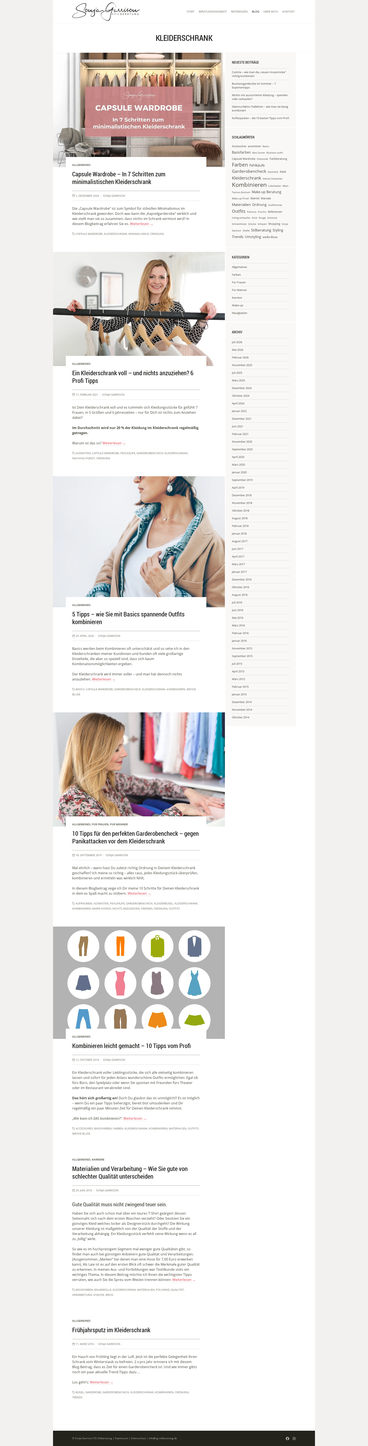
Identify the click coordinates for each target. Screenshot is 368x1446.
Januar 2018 (239, 533)
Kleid (283, 172)
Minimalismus (138, 234)
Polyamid (163, 1290)
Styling (278, 230)
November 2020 (242, 441)
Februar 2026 (240, 357)
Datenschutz (138, 1438)
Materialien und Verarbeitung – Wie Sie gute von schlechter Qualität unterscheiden (130, 1172)
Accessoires (84, 1128)
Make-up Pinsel (240, 198)
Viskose (98, 1295)
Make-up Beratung (266, 192)
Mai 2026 (237, 350)
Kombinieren (176, 689)
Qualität (177, 1290)
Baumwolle (102, 1290)
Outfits (174, 908)
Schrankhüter (239, 223)
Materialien (177, 1128)
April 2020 (238, 457)
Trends (77, 1397)
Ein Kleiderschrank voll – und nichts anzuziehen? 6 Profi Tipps (132, 377)
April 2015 (238, 671)
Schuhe (252, 223)
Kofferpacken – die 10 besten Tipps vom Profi (260, 118)
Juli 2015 (237, 664)
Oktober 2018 (240, 510)
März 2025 (238, 380)
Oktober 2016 (240, 587)
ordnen (146, 908)
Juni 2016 (237, 610)
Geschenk (273, 171)
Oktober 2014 (240, 717)
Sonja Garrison (114, 196)
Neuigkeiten (239, 313)
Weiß (109, 1295)
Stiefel (246, 230)
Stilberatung (261, 229)
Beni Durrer (258, 152)
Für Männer (119, 824)
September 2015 (242, 656)
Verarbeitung (82, 1295)
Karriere (98, 1159)
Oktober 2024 (240, 396)
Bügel (80, 1392)
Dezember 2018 (242, 495)
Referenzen (239, 11)
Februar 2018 (240, 526)
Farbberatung (278, 159)
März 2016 (238, 625)
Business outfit (274, 152)
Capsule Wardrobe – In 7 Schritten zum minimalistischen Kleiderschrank (118, 178)
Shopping (274, 224)
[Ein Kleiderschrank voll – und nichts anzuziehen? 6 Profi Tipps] (139, 309)
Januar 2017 (239, 572)
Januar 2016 (239, 641)
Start (190, 11)
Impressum (121, 1438)
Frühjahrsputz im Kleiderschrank (111, 1330)
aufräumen (84, 903)
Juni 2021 (237, 426)
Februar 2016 (240, 633)
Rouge (262, 217)
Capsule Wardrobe (89, 234)
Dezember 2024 (242, 388)
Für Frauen (100, 824)
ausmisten (83, 453)
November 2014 (242, 710)
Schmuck (272, 217)
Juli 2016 (237, 602)
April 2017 (238, 556)
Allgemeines (81, 165)
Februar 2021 (240, 434)
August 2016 (239, 595)
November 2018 (242, 503)
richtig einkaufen (241, 217)
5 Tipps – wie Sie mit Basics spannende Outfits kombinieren (128, 618)
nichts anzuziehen (126, 908)
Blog (255, 11)
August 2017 (239, 541)
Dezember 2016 (242, 579)
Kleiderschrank (115, 234)
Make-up (237, 305)
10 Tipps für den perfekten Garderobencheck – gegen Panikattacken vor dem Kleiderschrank (135, 837)
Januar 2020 (239, 472)
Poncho (262, 211)
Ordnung (157, 234)
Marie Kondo (101, 908)
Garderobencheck (150, 453)
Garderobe (93, 1392)
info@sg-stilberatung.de (163, 1438)
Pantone (251, 211)
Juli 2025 (237, 373)
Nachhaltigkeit (83, 458)
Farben (118, 1128)
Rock (254, 217)
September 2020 (242, 449)
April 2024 (238, 403)
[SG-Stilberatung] (106, 11)
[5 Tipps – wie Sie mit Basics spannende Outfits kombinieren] (139, 541)
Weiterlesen (141, 223)
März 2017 (238, 564)
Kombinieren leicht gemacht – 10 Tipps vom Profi (131, 1046)
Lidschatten (274, 185)
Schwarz (262, 223)
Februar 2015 (240, 687)
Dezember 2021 (242, 419)
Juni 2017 (237, 549)
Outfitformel (275, 205)
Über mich (270, 11)
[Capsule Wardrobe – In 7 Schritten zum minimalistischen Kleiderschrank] (139, 110)
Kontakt (288, 11)
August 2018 (239, 518)
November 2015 (242, 648)
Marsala (266, 198)
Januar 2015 (239, 694)
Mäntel (254, 198)
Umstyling (253, 236)
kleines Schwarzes (272, 178)
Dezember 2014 (242, 702)
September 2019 (242, 480)
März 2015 (238, 679)
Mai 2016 (237, 618)
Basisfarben (103, 1128)
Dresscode (262, 158)
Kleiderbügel (163, 903)
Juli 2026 (237, 342)
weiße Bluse (81, 1133)
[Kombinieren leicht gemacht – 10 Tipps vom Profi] (139, 983)
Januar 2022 (239, 411)
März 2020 (238, 464)
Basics (80, 689)
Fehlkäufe (127, 453)
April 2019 (238, 487)
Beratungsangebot (213, 11)
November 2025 (242, 365)
